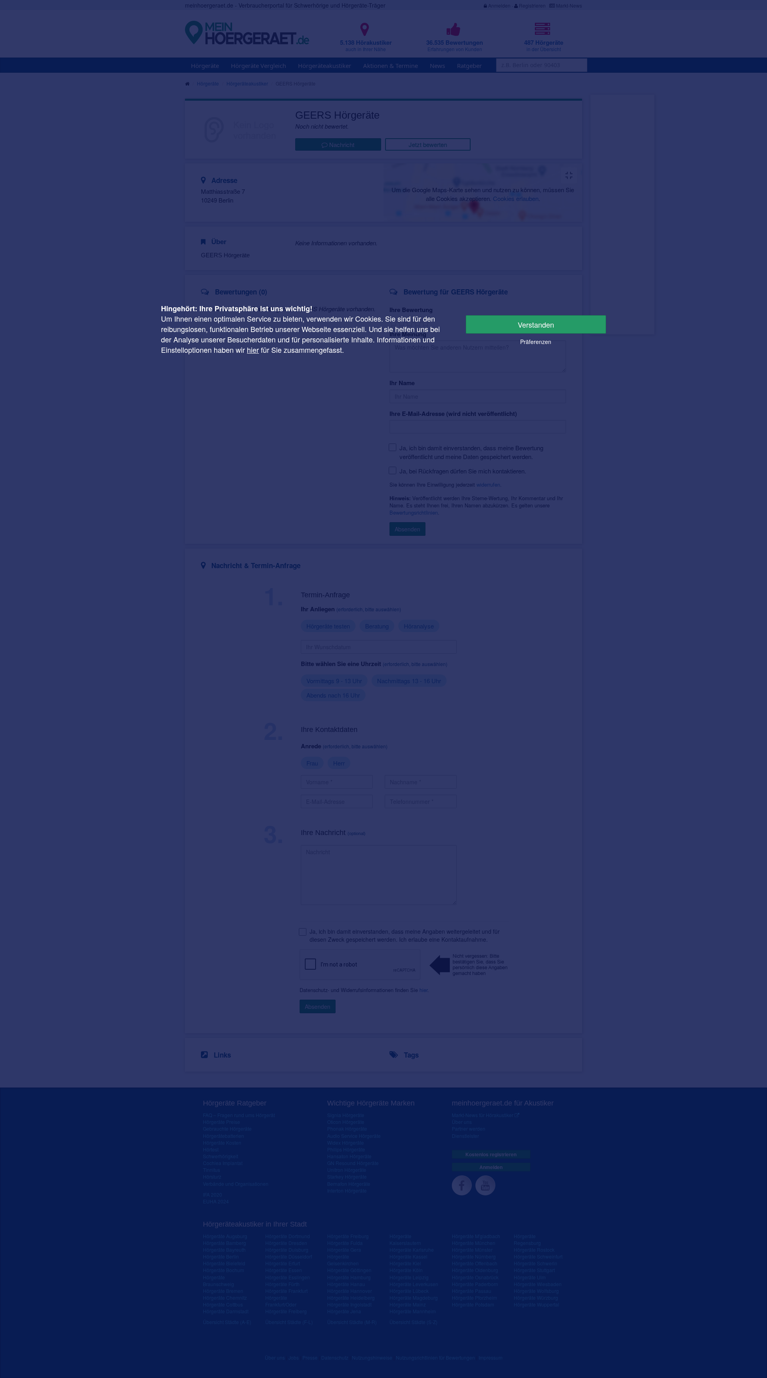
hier (253, 349)
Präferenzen (535, 342)
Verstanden (536, 324)
